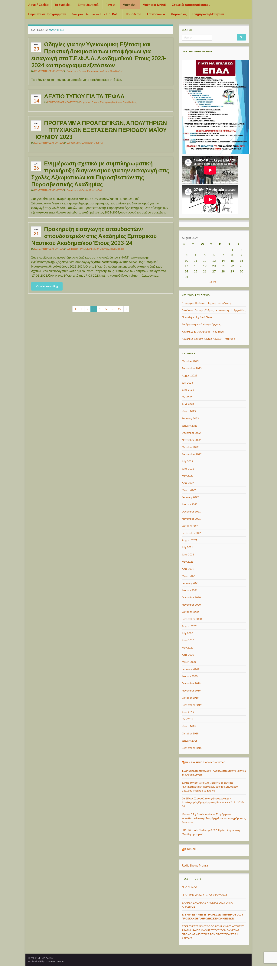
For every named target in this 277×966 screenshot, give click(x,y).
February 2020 (190, 669)
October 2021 (190, 525)
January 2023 (189, 425)
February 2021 (190, 583)
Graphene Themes (54, 961)
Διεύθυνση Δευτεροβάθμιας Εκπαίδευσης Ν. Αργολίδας (214, 310)
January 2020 (189, 676)
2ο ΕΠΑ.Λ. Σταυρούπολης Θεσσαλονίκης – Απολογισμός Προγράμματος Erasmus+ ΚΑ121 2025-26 (213, 802)
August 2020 (189, 626)
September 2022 (192, 454)
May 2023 (187, 396)
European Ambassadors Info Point (96, 14)
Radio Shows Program (196, 865)
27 (119, 309)
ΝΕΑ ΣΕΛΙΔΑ (189, 886)
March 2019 (189, 726)
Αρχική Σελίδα (38, 4)
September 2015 (192, 747)
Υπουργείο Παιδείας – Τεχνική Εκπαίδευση (206, 302)
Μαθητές (129, 4)
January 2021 (189, 590)
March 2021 (189, 575)
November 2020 (191, 604)
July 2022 (187, 461)
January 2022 (189, 504)
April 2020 (188, 654)
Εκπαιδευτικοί (88, 4)
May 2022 (187, 475)
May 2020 (187, 647)
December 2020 (191, 597)
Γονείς (110, 4)
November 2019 (191, 690)
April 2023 (188, 404)
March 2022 (189, 490)
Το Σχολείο (62, 4)
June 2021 (188, 554)
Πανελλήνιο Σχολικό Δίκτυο (197, 317)
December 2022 (191, 432)
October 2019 (190, 697)
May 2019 (187, 719)
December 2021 (191, 511)
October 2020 (190, 611)
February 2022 (190, 497)
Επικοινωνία (156, 14)
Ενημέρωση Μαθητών (208, 14)
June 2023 (188, 389)
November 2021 (191, 518)
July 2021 (187, 547)
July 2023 (187, 382)
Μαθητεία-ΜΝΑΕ (154, 4)
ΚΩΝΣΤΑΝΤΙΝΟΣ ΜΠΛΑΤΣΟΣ (49, 71)
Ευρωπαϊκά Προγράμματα (47, 14)
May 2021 (187, 561)
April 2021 (188, 568)
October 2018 (190, 733)
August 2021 (189, 540)
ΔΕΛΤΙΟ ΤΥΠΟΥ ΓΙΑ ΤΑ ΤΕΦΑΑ (84, 96)
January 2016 (189, 740)
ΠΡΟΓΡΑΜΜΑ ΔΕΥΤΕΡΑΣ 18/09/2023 (204, 894)
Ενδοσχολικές (73, 142)
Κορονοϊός (179, 14)
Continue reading (47, 286)
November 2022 (191, 439)
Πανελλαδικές (117, 71)
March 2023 (189, 411)
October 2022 (190, 447)
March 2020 (189, 661)
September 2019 (192, 704)
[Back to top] (268, 943)
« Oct (212, 282)
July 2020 (187, 633)
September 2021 (192, 533)
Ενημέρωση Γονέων (76, 71)
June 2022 (188, 468)
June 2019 (188, 712)
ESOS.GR (190, 849)
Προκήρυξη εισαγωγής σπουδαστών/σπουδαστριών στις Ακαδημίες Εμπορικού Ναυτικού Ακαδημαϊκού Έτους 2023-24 (94, 235)
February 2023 (190, 418)
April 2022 (188, 482)
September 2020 (192, 618)
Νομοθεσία (133, 14)
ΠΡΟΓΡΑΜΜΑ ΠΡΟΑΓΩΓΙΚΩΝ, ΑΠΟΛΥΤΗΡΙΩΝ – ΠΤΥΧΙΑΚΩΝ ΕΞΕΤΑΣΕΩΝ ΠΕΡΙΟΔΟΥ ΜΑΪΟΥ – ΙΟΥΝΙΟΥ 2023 (99, 129)
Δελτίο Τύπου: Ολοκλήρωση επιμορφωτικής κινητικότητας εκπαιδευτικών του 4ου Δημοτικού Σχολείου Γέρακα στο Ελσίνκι (210, 786)
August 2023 (189, 375)
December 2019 (191, 683)
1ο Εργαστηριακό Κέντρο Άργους (201, 324)
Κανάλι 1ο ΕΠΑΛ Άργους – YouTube (203, 331)
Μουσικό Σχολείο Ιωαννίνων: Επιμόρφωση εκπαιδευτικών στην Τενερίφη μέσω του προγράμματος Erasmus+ (214, 818)
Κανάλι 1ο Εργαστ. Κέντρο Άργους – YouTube (208, 338)
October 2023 (190, 361)
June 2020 (188, 640)
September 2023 (192, 368)
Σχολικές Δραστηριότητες (190, 4)
